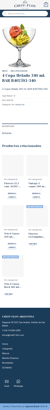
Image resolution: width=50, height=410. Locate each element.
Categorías (7, 348)
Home (5, 344)
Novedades (7, 362)
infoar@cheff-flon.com (13, 335)
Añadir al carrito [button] (12, 195)
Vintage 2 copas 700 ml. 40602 (37, 185)
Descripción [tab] (8, 126)
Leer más (33, 244)
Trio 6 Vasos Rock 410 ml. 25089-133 (11, 286)
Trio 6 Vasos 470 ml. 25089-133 (11, 235)
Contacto (7, 367)
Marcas (5, 353)
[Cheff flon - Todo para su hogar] (25, 5)
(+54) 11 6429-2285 (11, 330)
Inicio (5, 71)
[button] (3, 4)
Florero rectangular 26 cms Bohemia (35, 235)
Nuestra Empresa (10, 358)
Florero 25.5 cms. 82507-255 (11, 185)
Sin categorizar (19, 71)
